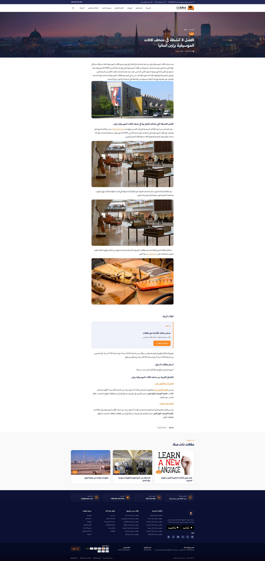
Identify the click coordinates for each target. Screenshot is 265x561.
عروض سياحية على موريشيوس (130, 518)
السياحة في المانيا (118, 129)
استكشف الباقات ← (162, 343)
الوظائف (113, 531)
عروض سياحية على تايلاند (155, 534)
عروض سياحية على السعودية (130, 528)
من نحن (112, 515)
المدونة (82, 8)
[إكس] (187, 537)
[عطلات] (185, 8)
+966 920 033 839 (76, 2)
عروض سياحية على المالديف (154, 522)
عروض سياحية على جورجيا (155, 528)
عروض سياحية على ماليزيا (155, 518)
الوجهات (129, 8)
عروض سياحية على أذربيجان (154, 531)
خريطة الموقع (74, 558)
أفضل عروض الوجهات (156, 515)
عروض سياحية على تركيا (132, 515)
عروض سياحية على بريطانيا (131, 525)
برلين (191, 34)
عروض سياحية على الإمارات (131, 522)
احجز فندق (139, 8)
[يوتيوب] (178, 537)
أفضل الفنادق (119, 8)
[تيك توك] (173, 537)
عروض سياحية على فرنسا (132, 531)
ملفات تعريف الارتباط (85, 558)
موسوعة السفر (106, 8)
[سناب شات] (168, 537)
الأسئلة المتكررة (110, 518)
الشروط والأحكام (110, 525)
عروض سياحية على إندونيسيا (154, 525)
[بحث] (73, 8)
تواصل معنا (111, 528)
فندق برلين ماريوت (166, 403)
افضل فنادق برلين (161, 390)
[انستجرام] (183, 537)
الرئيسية (148, 8)
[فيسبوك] (192, 537)
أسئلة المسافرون (93, 8)
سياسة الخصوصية (109, 522)
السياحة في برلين (152, 254)
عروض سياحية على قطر (132, 534)
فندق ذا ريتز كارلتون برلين (164, 383)
